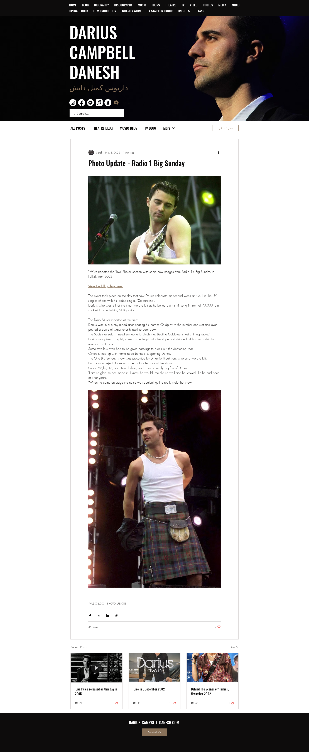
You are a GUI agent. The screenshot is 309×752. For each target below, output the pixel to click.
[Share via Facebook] (90, 615)
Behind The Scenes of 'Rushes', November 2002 (210, 691)
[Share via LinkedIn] (107, 615)
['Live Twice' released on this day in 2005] (96, 667)
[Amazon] (107, 102)
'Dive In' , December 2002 (149, 689)
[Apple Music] (99, 102)
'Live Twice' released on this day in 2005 (96, 691)
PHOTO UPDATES (116, 603)
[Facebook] (81, 102)
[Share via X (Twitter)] (98, 615)
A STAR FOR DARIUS (161, 11)
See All (235, 646)
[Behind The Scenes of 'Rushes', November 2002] (212, 667)
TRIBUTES (185, 11)
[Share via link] (116, 615)
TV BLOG (150, 128)
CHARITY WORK (132, 11)
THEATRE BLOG (102, 128)
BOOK (84, 11)
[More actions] (218, 152)
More (166, 128)
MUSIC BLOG (128, 128)
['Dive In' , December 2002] (154, 667)
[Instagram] (72, 102)
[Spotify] (90, 102)
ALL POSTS (77, 128)
